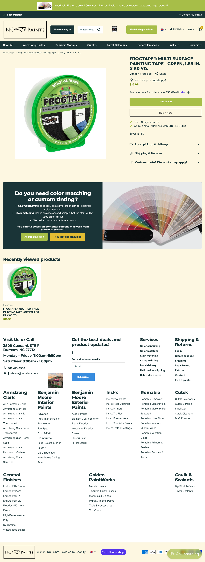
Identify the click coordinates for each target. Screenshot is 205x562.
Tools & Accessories (100, 505)
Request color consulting (67, 236)
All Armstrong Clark (14, 403)
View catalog (61, 29)
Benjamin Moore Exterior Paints (82, 400)
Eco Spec (43, 428)
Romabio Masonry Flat (153, 403)
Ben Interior (44, 423)
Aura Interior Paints (49, 418)
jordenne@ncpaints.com (23, 373)
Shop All (8, 45)
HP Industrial (45, 438)
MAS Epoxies (182, 418)
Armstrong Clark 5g (14, 408)
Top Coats (95, 510)
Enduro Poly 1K (11, 495)
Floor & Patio (45, 433)
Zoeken (98, 29)
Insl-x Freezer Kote (117, 418)
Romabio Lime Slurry (153, 418)
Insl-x (173, 45)
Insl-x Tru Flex (114, 413)
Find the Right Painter (141, 29)
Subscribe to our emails (86, 359)
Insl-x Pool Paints (116, 399)
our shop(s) (159, 80)
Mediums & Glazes (100, 495)
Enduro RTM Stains (14, 486)
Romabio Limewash (152, 399)
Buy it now (165, 112)
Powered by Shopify (73, 552)
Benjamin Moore (65, 45)
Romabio (194, 45)
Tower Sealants (184, 490)
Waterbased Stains (14, 529)
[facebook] (72, 352)
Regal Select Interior (49, 442)
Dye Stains (9, 524)
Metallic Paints (97, 486)
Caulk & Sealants (184, 477)
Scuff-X (42, 447)
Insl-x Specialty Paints (119, 423)
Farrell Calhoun (116, 45)
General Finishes (147, 45)
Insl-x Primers (114, 408)
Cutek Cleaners (184, 413)
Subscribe (83, 377)
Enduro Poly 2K (12, 500)
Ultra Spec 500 (46, 452)
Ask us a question (34, 236)
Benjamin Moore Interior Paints (48, 400)
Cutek (90, 45)
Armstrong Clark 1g (14, 413)
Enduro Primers (12, 490)
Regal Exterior (80, 423)
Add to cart (166, 101)
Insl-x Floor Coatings (118, 403)
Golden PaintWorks (102, 477)
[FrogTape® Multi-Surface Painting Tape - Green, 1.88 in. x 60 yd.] (22, 282)
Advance (43, 413)
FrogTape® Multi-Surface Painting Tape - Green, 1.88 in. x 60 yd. (21, 312)
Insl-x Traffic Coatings (119, 428)
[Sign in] (191, 29)
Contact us (145, 5)
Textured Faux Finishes (102, 490)
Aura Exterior (79, 413)
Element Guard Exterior (85, 418)
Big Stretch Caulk (185, 486)
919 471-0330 (16, 368)
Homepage (8, 52)
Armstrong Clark (33, 45)
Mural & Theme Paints (101, 500)
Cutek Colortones (185, 399)
